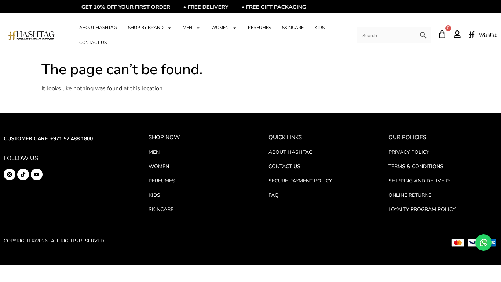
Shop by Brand (146, 27)
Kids (320, 27)
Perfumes (259, 27)
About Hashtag (98, 27)
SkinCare (293, 27)
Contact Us (93, 43)
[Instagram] (9, 174)
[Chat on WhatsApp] (483, 242)
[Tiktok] (23, 174)
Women (220, 27)
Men (187, 27)
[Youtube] (37, 174)
